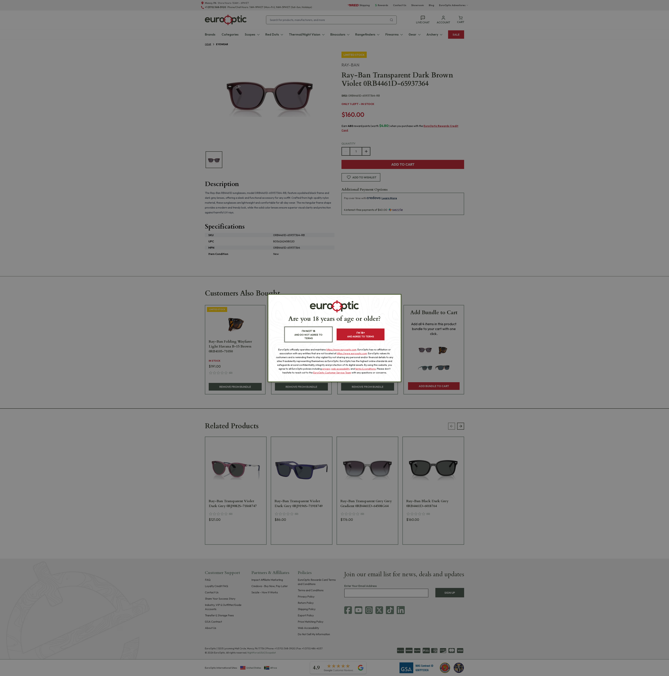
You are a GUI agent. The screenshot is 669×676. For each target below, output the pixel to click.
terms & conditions (365, 368)
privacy (326, 368)
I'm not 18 (308, 334)
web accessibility (340, 368)
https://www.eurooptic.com (341, 349)
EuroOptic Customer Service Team (332, 372)
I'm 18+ (360, 334)
